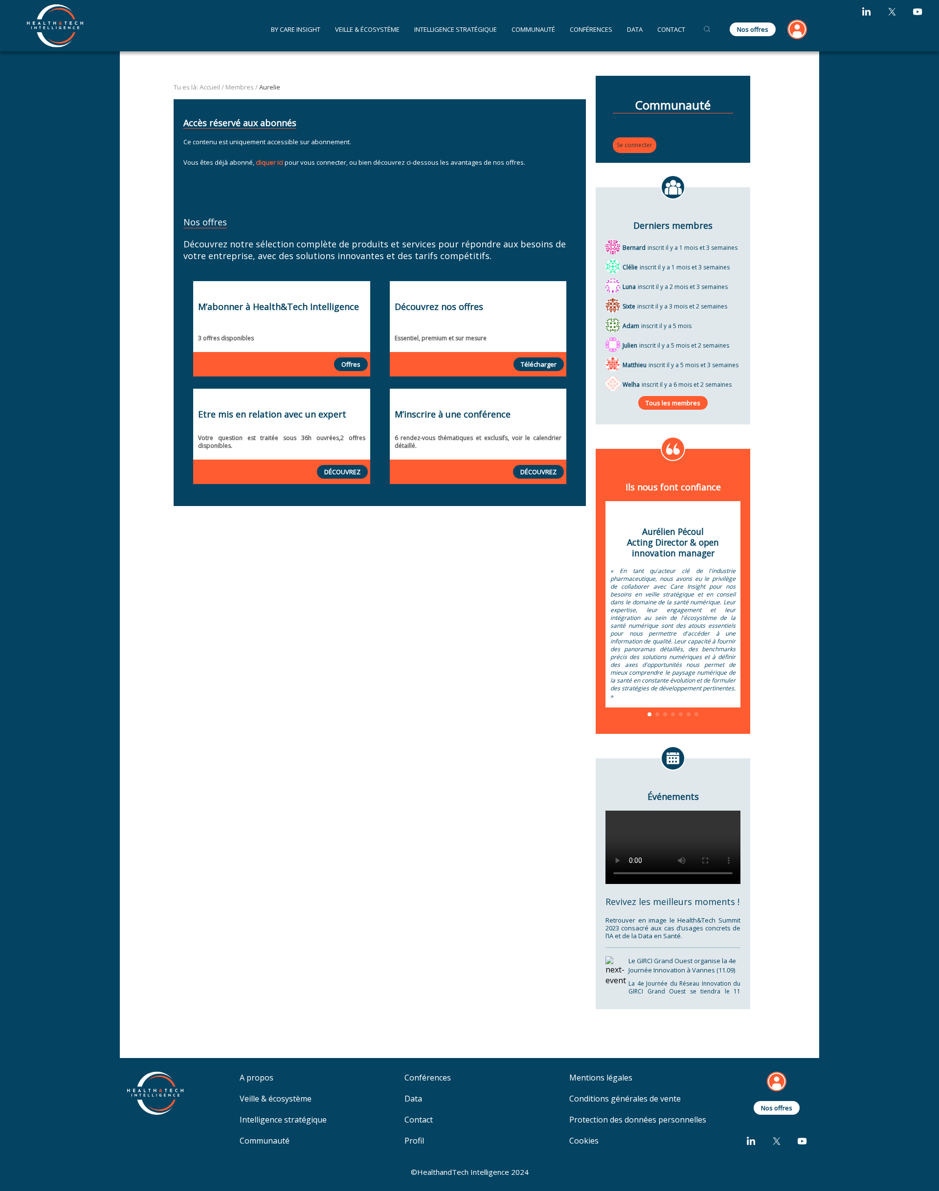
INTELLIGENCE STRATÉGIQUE (455, 29)
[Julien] (612, 343)
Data (413, 1099)
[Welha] (612, 382)
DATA (635, 29)
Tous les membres (673, 402)
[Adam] (612, 324)
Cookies (584, 1141)
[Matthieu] (612, 363)
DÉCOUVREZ (342, 471)
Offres (350, 364)
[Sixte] (612, 304)
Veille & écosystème (276, 1099)
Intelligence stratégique (283, 1120)
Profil (414, 1141)
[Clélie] (612, 265)
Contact (418, 1120)
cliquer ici (269, 162)
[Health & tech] (55, 25)
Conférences (591, 29)
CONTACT (671, 29)
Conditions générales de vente (625, 1099)
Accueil (210, 87)
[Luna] (612, 285)
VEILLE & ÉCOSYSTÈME (367, 29)
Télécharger (539, 364)
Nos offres (752, 29)
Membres (239, 87)
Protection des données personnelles (637, 1120)
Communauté (533, 29)
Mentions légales (600, 1078)
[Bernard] (612, 246)
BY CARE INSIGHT (295, 29)
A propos (256, 1078)
